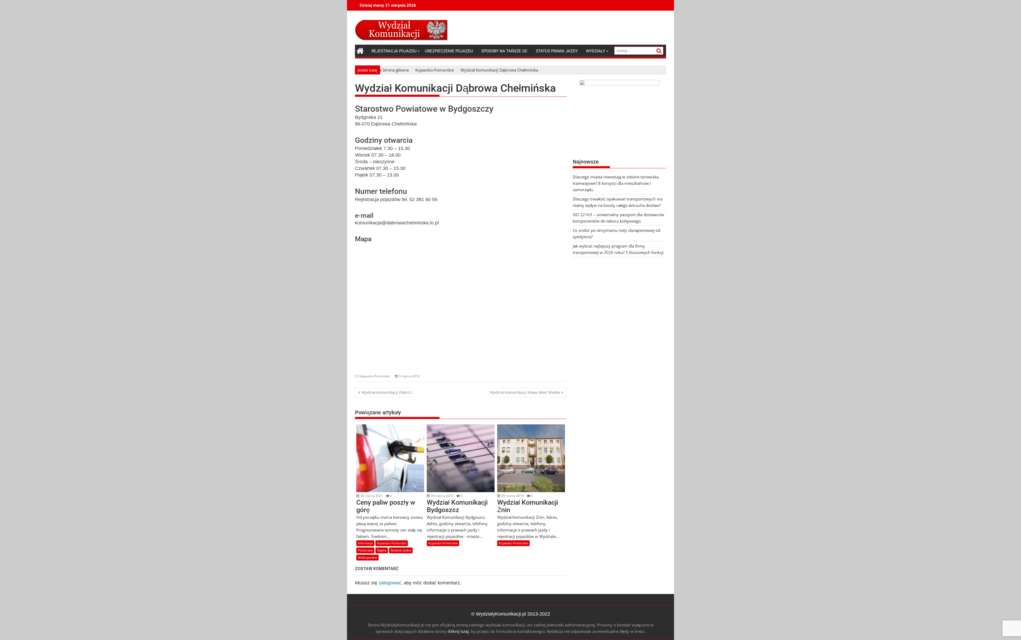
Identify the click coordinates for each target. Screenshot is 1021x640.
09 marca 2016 (441, 495)
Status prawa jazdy (557, 51)
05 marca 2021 (371, 495)
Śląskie (381, 550)
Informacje (365, 543)
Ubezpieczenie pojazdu (449, 51)
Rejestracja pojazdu (394, 51)
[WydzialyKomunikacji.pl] (360, 50)
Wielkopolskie (367, 557)
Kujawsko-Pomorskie (374, 376)
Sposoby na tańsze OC (504, 51)
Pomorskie (365, 550)
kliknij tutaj (459, 631)
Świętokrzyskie (401, 550)
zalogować (390, 582)
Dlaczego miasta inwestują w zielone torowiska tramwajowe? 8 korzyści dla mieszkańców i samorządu (616, 183)
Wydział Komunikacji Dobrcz (387, 392)
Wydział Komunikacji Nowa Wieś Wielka (525, 392)
